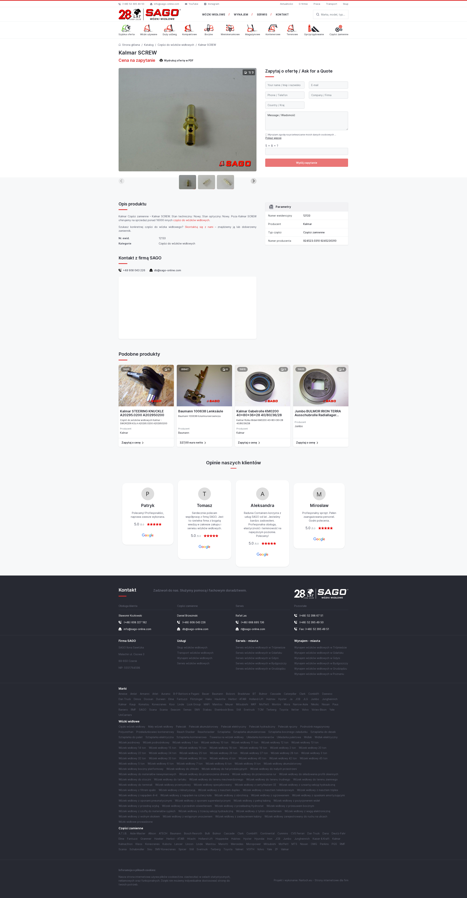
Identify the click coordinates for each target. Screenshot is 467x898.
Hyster (282, 699)
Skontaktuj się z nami (199, 226)
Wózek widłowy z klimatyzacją (177, 790)
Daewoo (327, 693)
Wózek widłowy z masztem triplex (317, 790)
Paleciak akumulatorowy (203, 726)
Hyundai (259, 838)
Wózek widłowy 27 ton (254, 753)
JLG (305, 699)
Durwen (160, 699)
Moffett (264, 704)
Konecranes (159, 704)
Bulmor (263, 693)
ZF (276, 849)
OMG (314, 843)
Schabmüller (137, 849)
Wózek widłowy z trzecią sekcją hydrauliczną (205, 811)
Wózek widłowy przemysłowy (173, 784)
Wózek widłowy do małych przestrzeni (273, 768)
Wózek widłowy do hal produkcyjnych (224, 768)
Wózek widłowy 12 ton (274, 742)
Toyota (283, 709)
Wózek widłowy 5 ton (132, 763)
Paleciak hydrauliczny (262, 726)
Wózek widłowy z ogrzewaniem (270, 795)
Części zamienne (314, 232)
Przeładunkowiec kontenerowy (155, 731)
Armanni (144, 693)
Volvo (305, 709)
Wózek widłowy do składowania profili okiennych (308, 774)
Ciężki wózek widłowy (132, 726)
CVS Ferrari (297, 833)
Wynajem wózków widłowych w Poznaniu (319, 673)
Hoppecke (222, 838)
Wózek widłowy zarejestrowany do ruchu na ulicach (296, 816)
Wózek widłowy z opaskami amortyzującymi (318, 795)
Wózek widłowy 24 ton (162, 753)
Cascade (275, 693)
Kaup (133, 704)
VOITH (250, 849)
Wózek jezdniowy (129, 742)
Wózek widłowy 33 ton (162, 758)
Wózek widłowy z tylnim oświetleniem (259, 811)
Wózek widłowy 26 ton (223, 753)
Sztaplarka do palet (131, 737)
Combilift (313, 693)
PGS (334, 843)
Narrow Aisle (300, 704)
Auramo (165, 693)
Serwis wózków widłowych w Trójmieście (260, 647)
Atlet (155, 693)
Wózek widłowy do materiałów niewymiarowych (147, 774)
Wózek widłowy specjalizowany (213, 784)
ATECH (163, 833)
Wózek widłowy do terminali (135, 784)
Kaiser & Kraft (321, 838)
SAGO (142, 709)
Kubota (167, 843)
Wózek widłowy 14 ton (132, 747)
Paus (335, 704)
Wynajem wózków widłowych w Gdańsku (319, 652)
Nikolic (315, 704)
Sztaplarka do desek (323, 731)
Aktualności (286, 4)
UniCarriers (125, 714)
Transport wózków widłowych (195, 652)
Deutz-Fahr (339, 833)
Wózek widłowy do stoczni (135, 779)
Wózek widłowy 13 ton (305, 742)
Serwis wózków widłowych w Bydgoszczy (261, 663)
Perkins (324, 843)
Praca (317, 4)
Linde (180, 704)
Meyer (229, 704)
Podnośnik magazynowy (315, 726)
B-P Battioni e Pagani (186, 693)
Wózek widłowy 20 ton (312, 747)
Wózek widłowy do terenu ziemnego (315, 779)
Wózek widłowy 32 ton (132, 758)
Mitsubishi (242, 704)
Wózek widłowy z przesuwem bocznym (290, 805)
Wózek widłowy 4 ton (223, 758)
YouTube (193, 4)
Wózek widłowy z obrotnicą (231, 795)
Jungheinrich (329, 699)
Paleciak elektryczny (233, 726)
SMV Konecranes (165, 849)
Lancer (178, 843)
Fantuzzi (182, 699)
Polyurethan (126, 731)
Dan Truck (125, 699)
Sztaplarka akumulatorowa (249, 731)
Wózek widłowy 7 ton (190, 763)
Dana (326, 833)
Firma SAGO (127, 641)
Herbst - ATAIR (237, 699)
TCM (260, 709)
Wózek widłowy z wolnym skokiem (139, 816)
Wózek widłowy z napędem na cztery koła (186, 795)
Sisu (149, 849)
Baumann (217, 693)
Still (238, 709)
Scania (164, 709)
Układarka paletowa (289, 737)
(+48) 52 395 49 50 (133, 4)
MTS (294, 843)
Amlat (133, 693)
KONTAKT (282, 14)
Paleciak (181, 726)
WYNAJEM (241, 14)
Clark (302, 693)
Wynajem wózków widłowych (194, 658)
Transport (331, 4)
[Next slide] (253, 181)
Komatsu (144, 704)
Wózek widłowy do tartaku (170, 779)
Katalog (149, 44)
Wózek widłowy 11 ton (244, 742)
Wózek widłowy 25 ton (193, 753)
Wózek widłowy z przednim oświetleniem (187, 805)
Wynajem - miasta (307, 641)
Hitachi (191, 838)
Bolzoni (230, 693)
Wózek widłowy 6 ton (161, 763)
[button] (187, 182)
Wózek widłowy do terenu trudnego (268, 779)
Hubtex (270, 699)
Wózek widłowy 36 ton (193, 758)
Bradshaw (244, 693)
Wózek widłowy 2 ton (283, 747)
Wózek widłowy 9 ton (248, 763)
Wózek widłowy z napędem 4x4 (138, 795)
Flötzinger (196, 699)
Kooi (172, 704)
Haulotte (220, 699)
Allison (152, 833)
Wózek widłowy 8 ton (219, 763)
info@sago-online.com (166, 4)
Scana (153, 709)
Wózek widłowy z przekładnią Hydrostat (239, 805)
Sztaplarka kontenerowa (192, 737)
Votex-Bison (319, 709)
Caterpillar (290, 693)
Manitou (217, 704)
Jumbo (315, 699)
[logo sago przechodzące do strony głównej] (150, 14)
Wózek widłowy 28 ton (284, 753)
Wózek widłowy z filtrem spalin (137, 790)
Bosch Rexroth (193, 833)
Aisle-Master (137, 833)
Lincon (189, 843)
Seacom (175, 709)
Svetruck (249, 709)
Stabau (207, 709)
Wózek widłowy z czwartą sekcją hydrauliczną (307, 784)
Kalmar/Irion (126, 843)
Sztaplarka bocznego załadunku (288, 731)
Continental (267, 833)
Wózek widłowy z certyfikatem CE (255, 784)
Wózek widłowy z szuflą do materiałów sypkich (147, 811)
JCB (297, 699)
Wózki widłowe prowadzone (136, 821)
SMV (197, 709)
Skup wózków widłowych (192, 647)
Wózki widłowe (129, 721)
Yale (332, 709)
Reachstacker (206, 731)
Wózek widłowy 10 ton (214, 742)
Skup (345, 4)
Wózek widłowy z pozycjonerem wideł (296, 800)
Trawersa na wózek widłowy (226, 737)
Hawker (158, 838)
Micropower (253, 843)
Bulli (207, 833)
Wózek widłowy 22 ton (132, 753)
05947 (184, 369)
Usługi (181, 641)
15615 (242, 369)
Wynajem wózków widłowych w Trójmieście (320, 647)
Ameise (123, 693)
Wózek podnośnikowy (156, 742)
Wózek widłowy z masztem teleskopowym (268, 790)
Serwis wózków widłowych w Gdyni (257, 658)
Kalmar (307, 224)
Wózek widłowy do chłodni (182, 768)
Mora (287, 704)
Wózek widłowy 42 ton (283, 758)
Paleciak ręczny (287, 726)
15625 (301, 369)
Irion (269, 838)
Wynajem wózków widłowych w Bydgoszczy (321, 663)
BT (254, 693)
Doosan (148, 699)
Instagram (213, 4)
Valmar (285, 849)
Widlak (308, 737)
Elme (171, 699)
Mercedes (237, 843)
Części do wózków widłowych (176, 44)
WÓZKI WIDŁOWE (213, 14)
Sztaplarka (223, 731)
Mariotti (223, 843)
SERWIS (262, 14)
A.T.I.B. (123, 833)
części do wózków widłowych (191, 220)
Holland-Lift (256, 699)
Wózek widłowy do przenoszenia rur (254, 774)
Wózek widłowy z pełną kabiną (252, 800)
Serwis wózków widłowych (193, 663)
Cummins (282, 833)
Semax (187, 709)
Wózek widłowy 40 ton (252, 758)
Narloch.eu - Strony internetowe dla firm (323, 880)
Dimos (137, 699)
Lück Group (194, 704)
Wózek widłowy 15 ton (162, 747)
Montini (276, 704)
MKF (253, 704)
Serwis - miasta (247, 641)
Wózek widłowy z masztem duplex (219, 790)
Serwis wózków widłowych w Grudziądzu (260, 668)
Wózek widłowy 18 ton (223, 747)
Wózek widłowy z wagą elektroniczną (307, 811)
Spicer (182, 849)
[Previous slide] (121, 181)
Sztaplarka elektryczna (160, 737)
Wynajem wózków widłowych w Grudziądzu (320, 668)
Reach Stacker (186, 731)
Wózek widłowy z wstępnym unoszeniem (187, 816)
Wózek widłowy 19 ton (253, 747)
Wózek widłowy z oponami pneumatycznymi (145, 800)
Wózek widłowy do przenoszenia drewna (204, 774)
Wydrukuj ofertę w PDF (178, 60)
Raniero (123, 709)
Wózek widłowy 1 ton (185, 742)
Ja (291, 699)
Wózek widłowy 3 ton (314, 753)
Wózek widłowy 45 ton (313, 758)
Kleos (139, 843)
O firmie (303, 4)
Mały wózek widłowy (160, 726)
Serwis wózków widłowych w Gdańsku (259, 652)
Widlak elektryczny (326, 737)
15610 (126, 369)
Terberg (271, 709)
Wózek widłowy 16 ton (193, 747)
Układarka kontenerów (260, 737)
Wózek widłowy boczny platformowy (141, 768)
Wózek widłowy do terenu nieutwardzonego (216, 779)
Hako (209, 699)
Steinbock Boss (224, 709)
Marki (123, 688)
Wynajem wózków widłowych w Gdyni (317, 658)
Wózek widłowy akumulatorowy (283, 763)
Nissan (326, 704)
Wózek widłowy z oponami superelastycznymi (203, 800)
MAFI (207, 704)
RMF (133, 709)
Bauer (205, 693)
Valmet (239, 849)
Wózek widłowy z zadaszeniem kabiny (238, 816)
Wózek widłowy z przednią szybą (139, 805)
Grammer (145, 838)
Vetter (295, 709)
